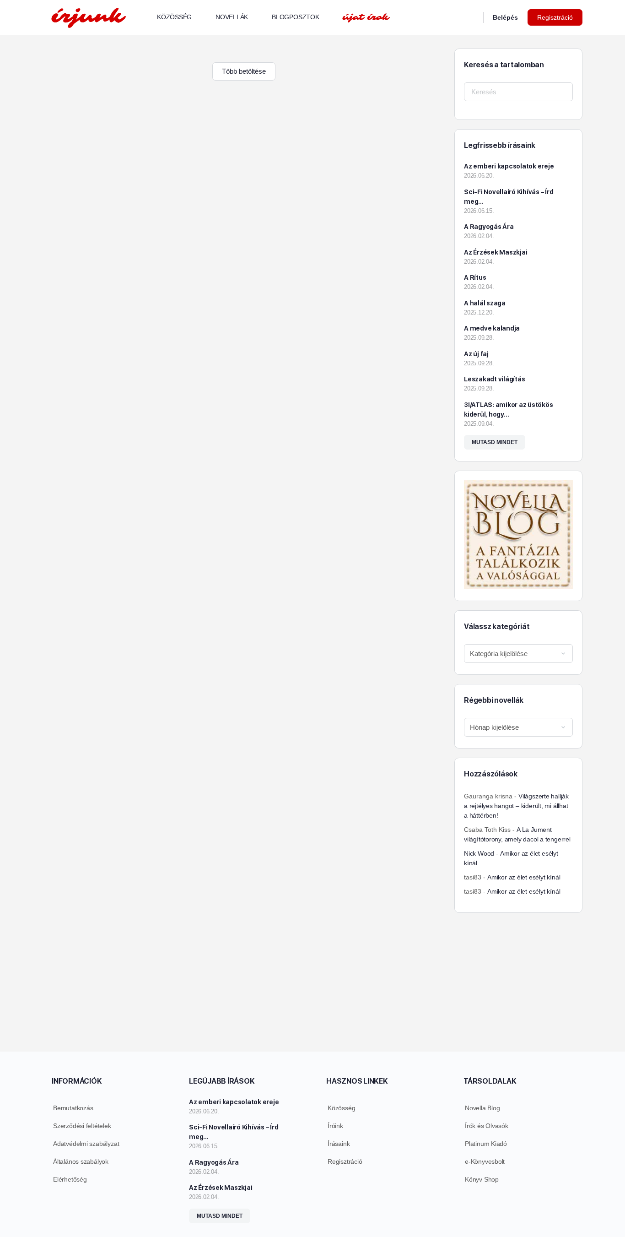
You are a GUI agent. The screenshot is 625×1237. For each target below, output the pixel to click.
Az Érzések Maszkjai (495, 252)
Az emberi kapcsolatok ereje (509, 166)
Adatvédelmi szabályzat (86, 1143)
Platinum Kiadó (486, 1143)
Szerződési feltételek (82, 1125)
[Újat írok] (366, 17)
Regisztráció (555, 17)
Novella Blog (482, 1108)
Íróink (335, 1125)
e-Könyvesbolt (485, 1161)
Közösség (341, 1108)
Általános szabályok (80, 1161)
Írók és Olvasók (486, 1125)
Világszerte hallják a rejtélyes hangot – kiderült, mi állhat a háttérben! (516, 805)
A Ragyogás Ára (489, 226)
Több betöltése (244, 71)
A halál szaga (485, 303)
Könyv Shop (482, 1179)
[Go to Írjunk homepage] (88, 16)
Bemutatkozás (73, 1108)
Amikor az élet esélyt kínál (523, 877)
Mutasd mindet (494, 442)
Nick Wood (479, 853)
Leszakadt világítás (494, 379)
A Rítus (475, 277)
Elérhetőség (70, 1179)
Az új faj (476, 354)
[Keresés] (470, 17)
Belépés (505, 17)
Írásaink (339, 1143)
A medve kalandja (492, 328)
